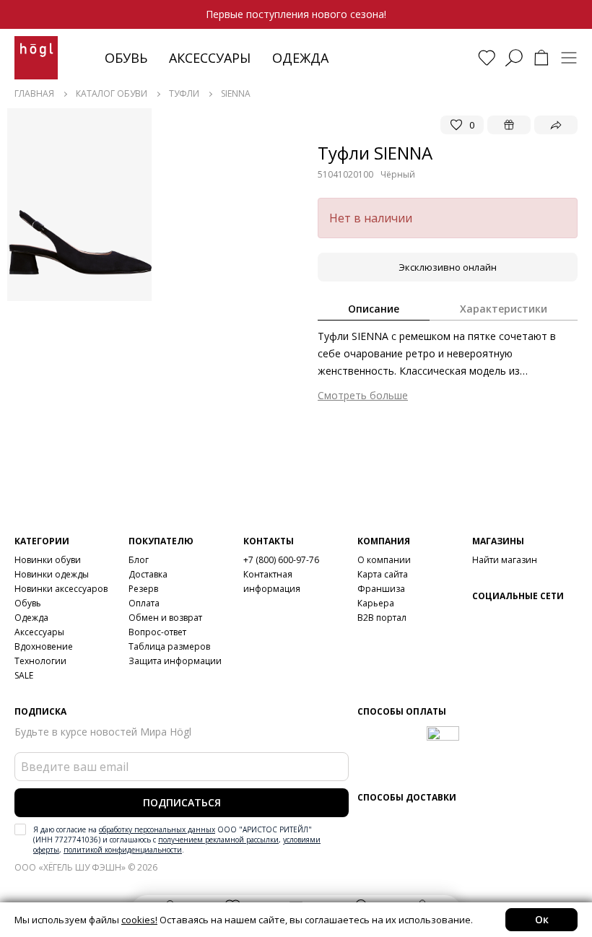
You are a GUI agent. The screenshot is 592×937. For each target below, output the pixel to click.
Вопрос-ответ (157, 632)
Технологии (40, 661)
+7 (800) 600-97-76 (281, 560)
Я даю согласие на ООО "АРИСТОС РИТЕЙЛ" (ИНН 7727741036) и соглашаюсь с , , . (177, 839)
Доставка (148, 574)
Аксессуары (210, 57)
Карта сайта (382, 574)
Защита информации (175, 661)
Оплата (144, 603)
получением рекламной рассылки (218, 839)
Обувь (126, 57)
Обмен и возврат (165, 617)
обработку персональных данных (157, 829)
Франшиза (381, 589)
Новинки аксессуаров (61, 589)
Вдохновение (43, 646)
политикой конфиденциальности (123, 850)
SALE (23, 675)
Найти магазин (504, 560)
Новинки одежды (51, 574)
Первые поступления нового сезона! (296, 14)
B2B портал (381, 617)
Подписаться (182, 802)
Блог (139, 560)
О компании (384, 560)
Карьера (375, 603)
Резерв (143, 589)
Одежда (300, 57)
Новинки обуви (47, 560)
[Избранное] (486, 57)
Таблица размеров (169, 646)
